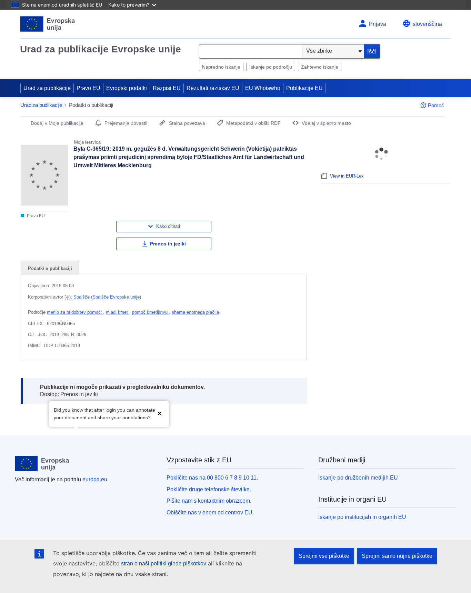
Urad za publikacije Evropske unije (100, 49)
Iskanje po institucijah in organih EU (362, 517)
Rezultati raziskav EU (213, 88)
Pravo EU (88, 88)
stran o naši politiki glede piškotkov (163, 563)
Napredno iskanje (221, 67)
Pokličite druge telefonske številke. (209, 489)
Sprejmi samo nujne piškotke (397, 556)
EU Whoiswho (262, 88)
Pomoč (436, 105)
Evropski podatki (126, 88)
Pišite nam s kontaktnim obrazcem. (209, 501)
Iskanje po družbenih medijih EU (358, 478)
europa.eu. (95, 479)
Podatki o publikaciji (50, 268)
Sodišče (81, 297)
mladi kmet (117, 312)
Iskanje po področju (270, 67)
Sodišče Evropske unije (116, 297)
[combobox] (250, 51)
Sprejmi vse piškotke (324, 556)
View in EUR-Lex (347, 176)
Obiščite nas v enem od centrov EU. (210, 512)
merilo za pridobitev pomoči (75, 312)
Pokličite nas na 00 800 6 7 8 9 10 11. (212, 478)
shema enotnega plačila (195, 312)
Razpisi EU (167, 88)
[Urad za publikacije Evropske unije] (47, 24)
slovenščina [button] (427, 24)
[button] (159, 413)
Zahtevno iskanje (319, 67)
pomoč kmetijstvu (150, 312)
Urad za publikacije (47, 88)
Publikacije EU (304, 88)
